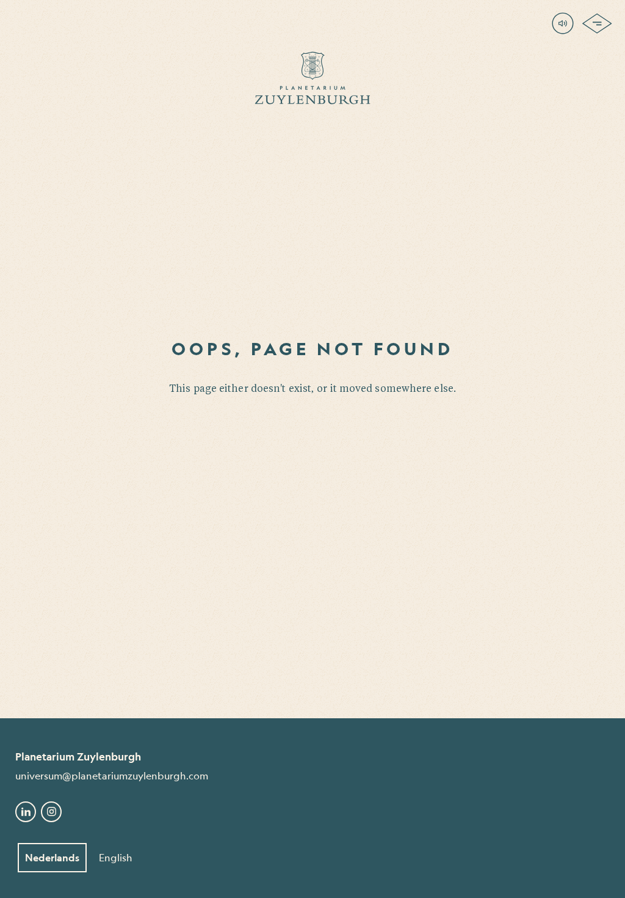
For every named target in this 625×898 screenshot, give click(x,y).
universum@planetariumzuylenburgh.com (111, 775)
